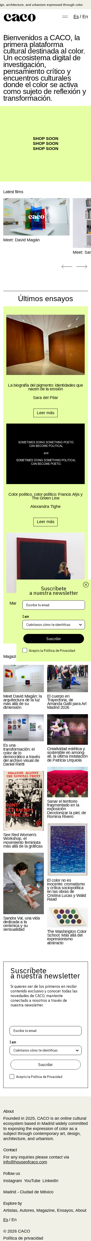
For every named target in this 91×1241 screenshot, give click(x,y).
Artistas (10, 1210)
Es (76, 16)
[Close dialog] (86, 585)
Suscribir (45, 1064)
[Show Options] (77, 1050)
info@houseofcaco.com (25, 1162)
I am (13, 1042)
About (80, 1210)
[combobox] (44, 1050)
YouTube (32, 1180)
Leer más (45, 412)
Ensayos (65, 1210)
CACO (24, 1231)
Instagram (12, 1180)
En (85, 16)
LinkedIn (50, 1180)
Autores (27, 1210)
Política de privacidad (23, 1238)
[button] (67, 267)
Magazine (45, 1210)
